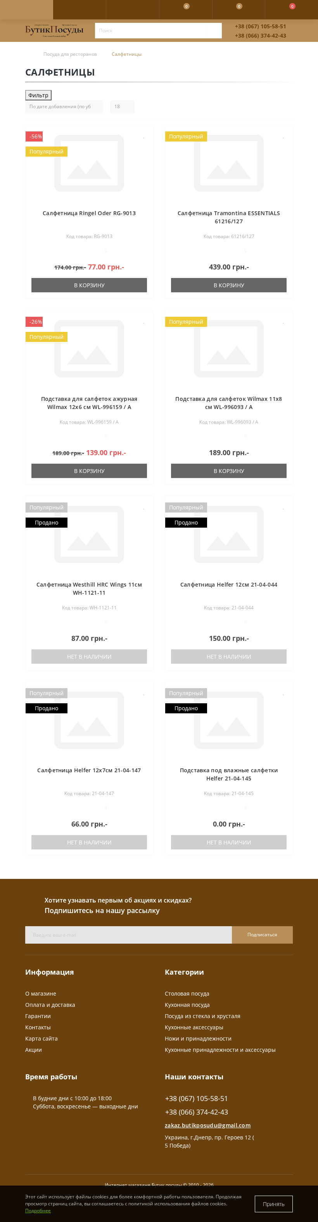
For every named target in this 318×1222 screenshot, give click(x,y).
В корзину (89, 285)
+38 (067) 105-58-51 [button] (196, 1098)
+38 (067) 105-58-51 (260, 26)
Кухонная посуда (187, 1004)
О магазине (40, 993)
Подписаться (262, 934)
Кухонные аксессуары (194, 1027)
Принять (274, 1204)
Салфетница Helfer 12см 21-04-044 (229, 584)
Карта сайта (41, 1038)
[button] (132, 9)
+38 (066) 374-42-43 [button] (196, 1112)
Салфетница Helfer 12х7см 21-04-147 (89, 770)
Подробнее (38, 1210)
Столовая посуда (187, 993)
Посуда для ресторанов (70, 54)
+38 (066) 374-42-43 (260, 35)
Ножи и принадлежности (198, 1038)
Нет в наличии (89, 656)
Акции (33, 1049)
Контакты (38, 1027)
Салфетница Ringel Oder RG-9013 (89, 213)
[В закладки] (144, 135)
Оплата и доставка (50, 1004)
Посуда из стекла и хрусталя (202, 1016)
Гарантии (38, 1016)
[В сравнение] (144, 146)
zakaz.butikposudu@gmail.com (208, 1125)
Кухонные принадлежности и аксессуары (220, 1049)
